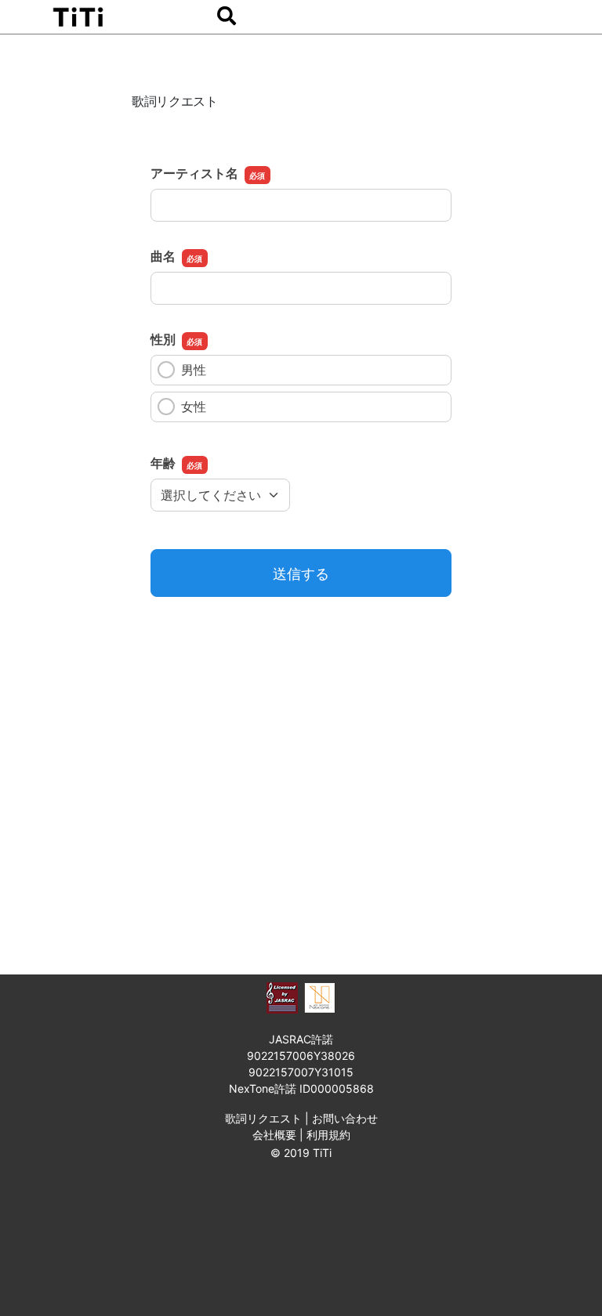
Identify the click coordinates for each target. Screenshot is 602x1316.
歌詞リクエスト (263, 1118)
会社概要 (274, 1134)
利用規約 (328, 1134)
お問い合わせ (345, 1118)
